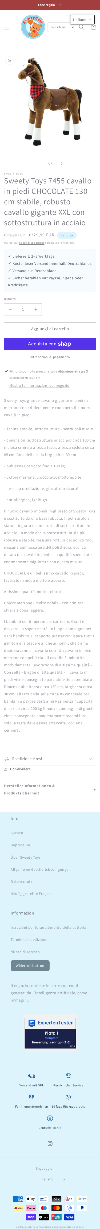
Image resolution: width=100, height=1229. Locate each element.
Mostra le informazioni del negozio (39, 385)
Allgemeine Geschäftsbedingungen (41, 869)
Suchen (17, 832)
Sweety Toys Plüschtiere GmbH (42, 1226)
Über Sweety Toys (26, 857)
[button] (7, 27)
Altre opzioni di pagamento (50, 357)
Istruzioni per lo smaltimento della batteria (48, 927)
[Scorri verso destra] (62, 163)
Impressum (20, 845)
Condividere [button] (20, 769)
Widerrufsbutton (30, 965)
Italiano (47, 1179)
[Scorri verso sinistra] (38, 163)
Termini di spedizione (29, 939)
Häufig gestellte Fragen (31, 893)
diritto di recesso (25, 951)
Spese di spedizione (31, 242)
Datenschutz (22, 881)
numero (10, 299)
